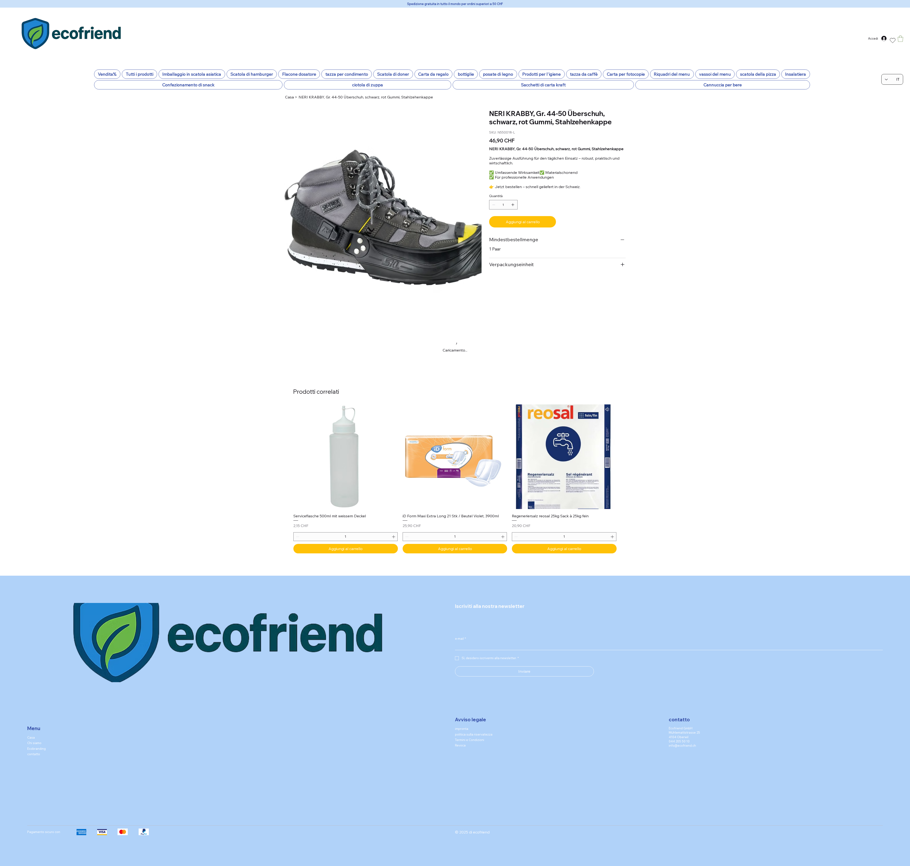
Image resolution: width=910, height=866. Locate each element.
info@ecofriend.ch (682, 710)
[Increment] (394, 501)
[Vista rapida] (345, 421)
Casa (31, 702)
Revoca (460, 710)
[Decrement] (297, 501)
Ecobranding (36, 713)
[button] (900, 38)
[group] (455, 444)
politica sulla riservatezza (473, 699)
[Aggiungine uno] (513, 204)
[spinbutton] (345, 501)
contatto (33, 719)
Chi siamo (34, 708)
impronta (461, 693)
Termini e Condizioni (469, 705)
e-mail (460, 603)
